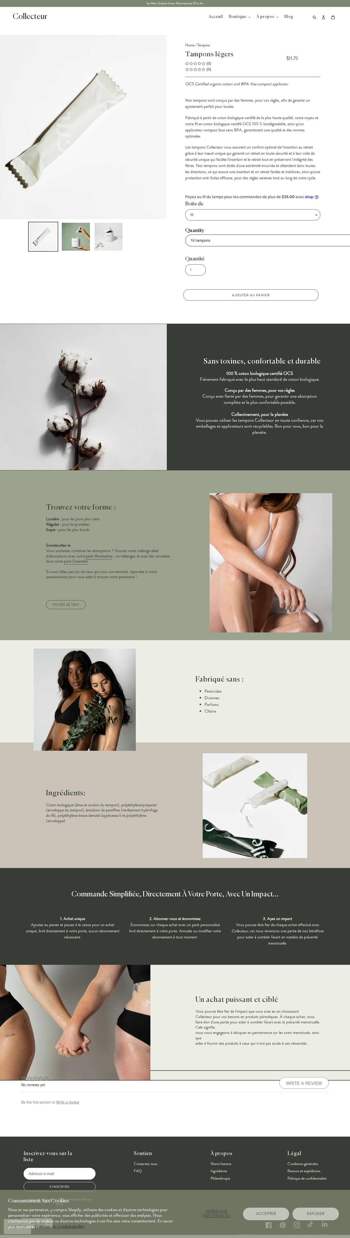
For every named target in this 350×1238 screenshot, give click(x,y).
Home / (191, 45)
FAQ (138, 1171)
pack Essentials (76, 561)
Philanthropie (220, 1178)
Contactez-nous (145, 1164)
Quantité (194, 259)
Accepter (266, 1213)
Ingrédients (219, 1171)
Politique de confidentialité (60, 1227)
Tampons (203, 45)
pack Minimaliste (99, 556)
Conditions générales (302, 1164)
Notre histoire (221, 1164)
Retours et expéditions (303, 1171)
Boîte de (194, 204)
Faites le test (66, 604)
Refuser (315, 1213)
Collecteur (30, 17)
